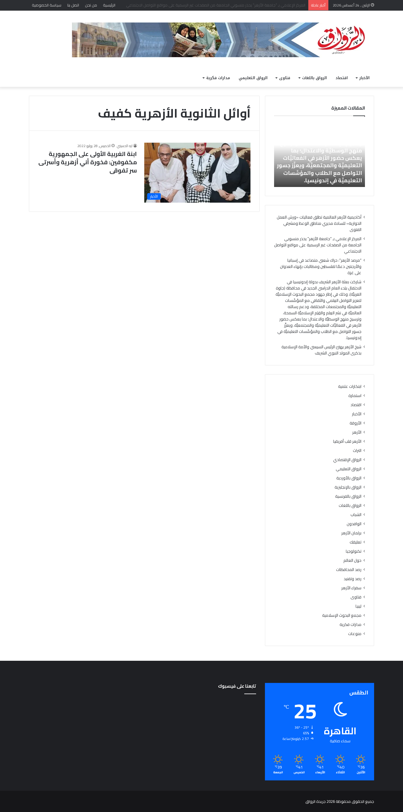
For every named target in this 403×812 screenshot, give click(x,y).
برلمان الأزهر (351, 533)
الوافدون (354, 524)
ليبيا (358, 606)
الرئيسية (109, 5)
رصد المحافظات (348, 570)
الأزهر (356, 432)
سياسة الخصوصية (46, 5)
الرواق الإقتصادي (347, 460)
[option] (319, 154)
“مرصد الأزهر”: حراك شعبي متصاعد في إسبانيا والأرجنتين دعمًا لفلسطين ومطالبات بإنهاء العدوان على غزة (320, 266)
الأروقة (355, 423)
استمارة (354, 396)
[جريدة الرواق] (223, 39)
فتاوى (284, 78)
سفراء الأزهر (351, 588)
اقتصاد (341, 78)
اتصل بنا (73, 5)
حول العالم (352, 560)
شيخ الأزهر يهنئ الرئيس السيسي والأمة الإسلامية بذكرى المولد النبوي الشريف (321, 350)
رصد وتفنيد (352, 579)
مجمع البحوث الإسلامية (341, 615)
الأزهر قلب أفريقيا (347, 441)
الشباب (355, 515)
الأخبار (364, 78)
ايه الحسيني (124, 145)
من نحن (91, 5)
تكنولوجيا (353, 551)
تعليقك (355, 542)
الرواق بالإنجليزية (348, 487)
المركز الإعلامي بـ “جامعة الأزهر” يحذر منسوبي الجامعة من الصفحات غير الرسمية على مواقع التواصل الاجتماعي (317, 245)
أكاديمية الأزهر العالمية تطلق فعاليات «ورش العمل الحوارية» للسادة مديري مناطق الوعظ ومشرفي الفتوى (319, 223)
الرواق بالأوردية (348, 478)
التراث (357, 451)
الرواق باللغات (314, 78)
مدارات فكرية (218, 78)
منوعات (354, 634)
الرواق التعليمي (253, 78)
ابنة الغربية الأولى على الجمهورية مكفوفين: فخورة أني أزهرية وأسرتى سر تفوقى (87, 162)
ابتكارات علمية (349, 386)
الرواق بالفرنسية (348, 496)
